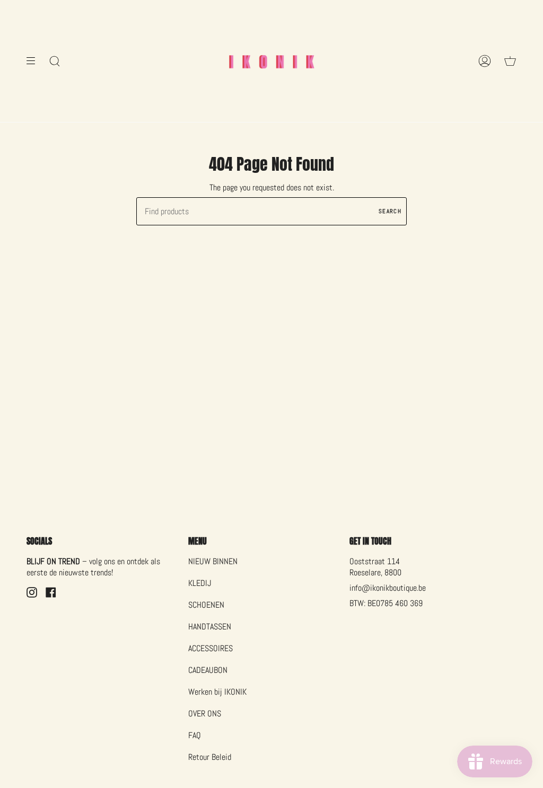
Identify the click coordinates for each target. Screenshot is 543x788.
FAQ (194, 735)
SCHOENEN (206, 604)
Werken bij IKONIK (217, 691)
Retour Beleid (209, 757)
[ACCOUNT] (484, 61)
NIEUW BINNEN (213, 561)
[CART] (510, 61)
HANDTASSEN (209, 626)
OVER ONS (204, 713)
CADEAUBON (207, 670)
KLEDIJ (199, 583)
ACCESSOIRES (210, 648)
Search (390, 211)
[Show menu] (34, 61)
